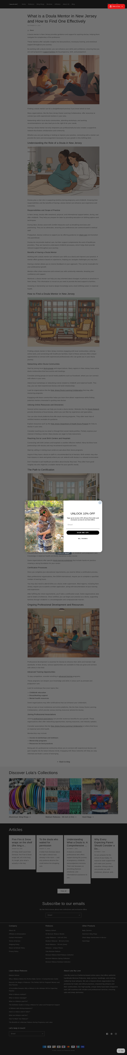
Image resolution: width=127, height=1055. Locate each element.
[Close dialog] (100, 502)
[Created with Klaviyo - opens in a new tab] (63, 553)
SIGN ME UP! (83, 532)
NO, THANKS (83, 538)
